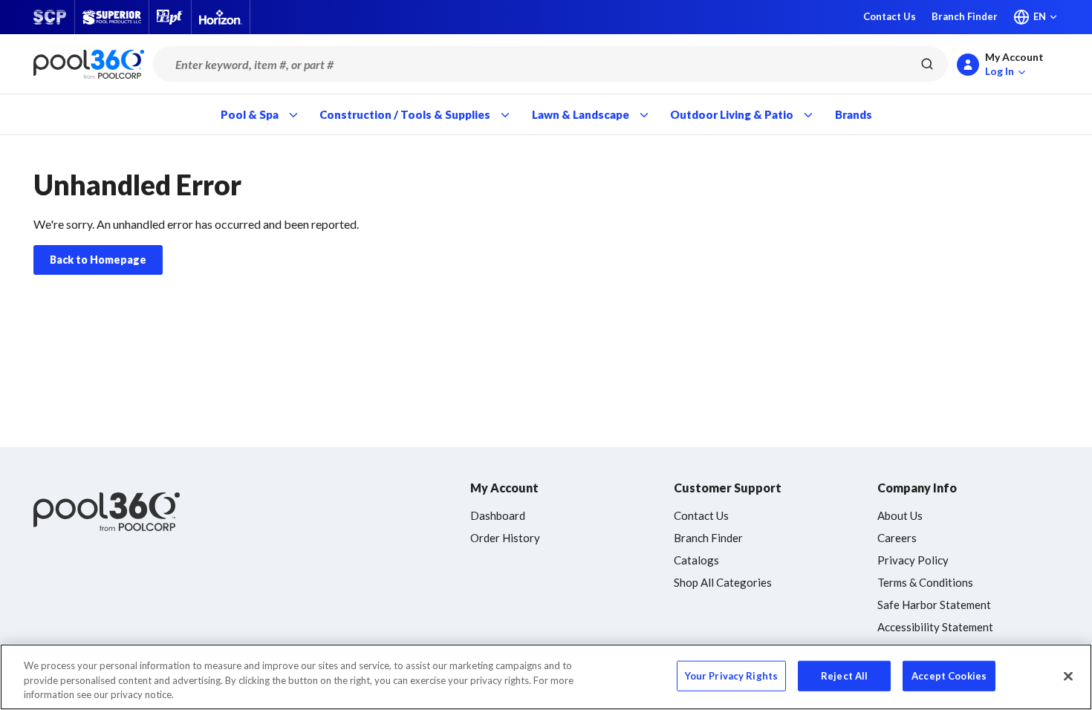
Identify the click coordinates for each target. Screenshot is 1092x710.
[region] (546, 677)
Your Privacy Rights (731, 675)
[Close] (1068, 675)
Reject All (844, 675)
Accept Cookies (949, 675)
